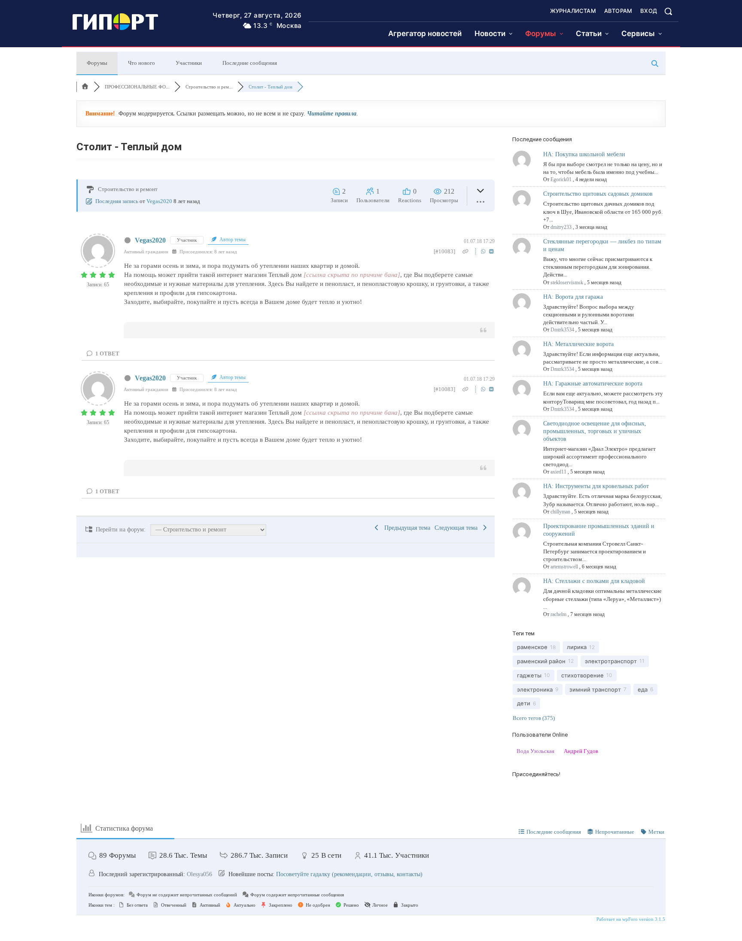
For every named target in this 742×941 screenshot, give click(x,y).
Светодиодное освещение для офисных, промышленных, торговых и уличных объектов (594, 431)
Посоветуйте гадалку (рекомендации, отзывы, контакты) (349, 874)
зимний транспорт (595, 689)
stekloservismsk (566, 282)
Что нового (141, 63)
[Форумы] (85, 86)
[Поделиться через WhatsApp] (484, 251)
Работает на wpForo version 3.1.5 (630, 919)
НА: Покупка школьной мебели (584, 154)
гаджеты (529, 675)
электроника (535, 689)
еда (643, 689)
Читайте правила (331, 113)
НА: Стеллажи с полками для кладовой (594, 581)
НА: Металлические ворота (578, 344)
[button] (668, 11)
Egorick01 (561, 179)
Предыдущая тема (405, 528)
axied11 (558, 472)
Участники (189, 63)
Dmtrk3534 (562, 330)
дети (523, 703)
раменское (532, 647)
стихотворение (582, 675)
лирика (577, 647)
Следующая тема (458, 528)
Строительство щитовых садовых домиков (598, 194)
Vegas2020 (159, 201)
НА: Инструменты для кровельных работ (596, 486)
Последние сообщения (249, 63)
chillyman (560, 512)
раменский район (541, 661)
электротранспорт (611, 661)
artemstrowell (564, 567)
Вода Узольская (535, 751)
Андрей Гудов (581, 751)
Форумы (97, 63)
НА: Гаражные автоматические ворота (592, 383)
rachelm (558, 614)
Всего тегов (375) (534, 718)
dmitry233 (561, 227)
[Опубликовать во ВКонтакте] (491, 251)
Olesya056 (199, 874)
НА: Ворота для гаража (573, 297)
